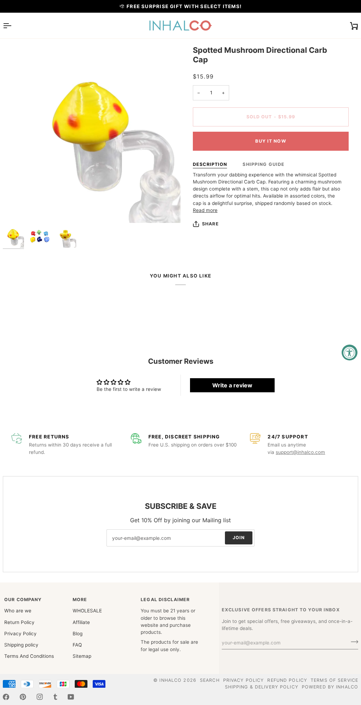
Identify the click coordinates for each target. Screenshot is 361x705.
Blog (77, 633)
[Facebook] (6, 697)
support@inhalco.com (300, 452)
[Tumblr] (55, 697)
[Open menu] (13, 25)
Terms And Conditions (29, 656)
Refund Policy (287, 680)
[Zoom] (91, 134)
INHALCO (170, 680)
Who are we (17, 610)
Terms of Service (334, 680)
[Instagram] (40, 697)
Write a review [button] (232, 385)
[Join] (352, 641)
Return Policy (19, 622)
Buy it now (270, 141)
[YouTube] (71, 697)
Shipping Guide (263, 164)
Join (239, 538)
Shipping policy (21, 645)
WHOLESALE (87, 610)
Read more (205, 210)
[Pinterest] (23, 697)
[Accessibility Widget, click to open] (349, 353)
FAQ (77, 645)
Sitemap (82, 656)
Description (210, 164)
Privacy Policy (20, 633)
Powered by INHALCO (330, 687)
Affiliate (81, 622)
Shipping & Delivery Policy (261, 687)
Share (210, 223)
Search (210, 680)
